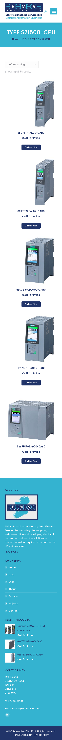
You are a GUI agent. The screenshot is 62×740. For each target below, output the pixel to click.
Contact (14, 610)
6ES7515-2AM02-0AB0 (31, 290)
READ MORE (11, 551)
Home (12, 567)
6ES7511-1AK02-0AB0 (31, 133)
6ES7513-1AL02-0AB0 (31, 211)
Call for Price (31, 147)
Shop (12, 581)
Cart (11, 574)
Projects (13, 603)
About (12, 589)
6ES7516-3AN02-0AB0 (31, 368)
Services (13, 596)
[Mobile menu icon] (53, 11)
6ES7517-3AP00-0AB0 (31, 446)
